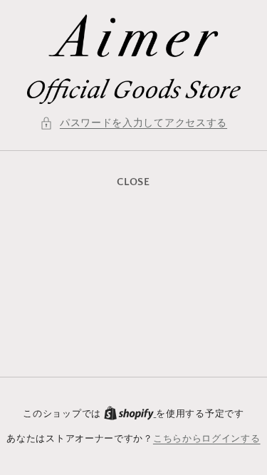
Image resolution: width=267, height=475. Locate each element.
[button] (133, 123)
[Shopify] (130, 414)
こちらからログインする (207, 439)
